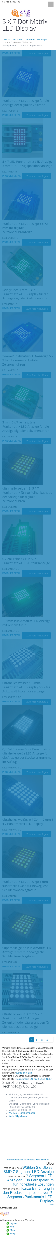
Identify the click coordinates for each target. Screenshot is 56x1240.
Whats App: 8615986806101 (23, 1113)
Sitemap (45, 1159)
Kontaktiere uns (24, 1072)
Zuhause (6, 39)
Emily (12, 1233)
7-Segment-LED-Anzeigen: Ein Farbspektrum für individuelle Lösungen (30, 1180)
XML (38, 1159)
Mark (12, 1230)
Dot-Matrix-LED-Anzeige (36, 39)
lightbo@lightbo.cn (18, 1116)
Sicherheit (17, 39)
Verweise (30, 1159)
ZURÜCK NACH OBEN (41, 1078)
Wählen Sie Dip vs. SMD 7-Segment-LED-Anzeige (28, 1169)
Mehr (51, 1204)
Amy (12, 1226)
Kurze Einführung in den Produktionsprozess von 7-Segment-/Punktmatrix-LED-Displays (28, 1194)
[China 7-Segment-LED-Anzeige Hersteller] (21, 13)
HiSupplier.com (21, 1078)
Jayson (13, 1223)
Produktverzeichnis (16, 1159)
